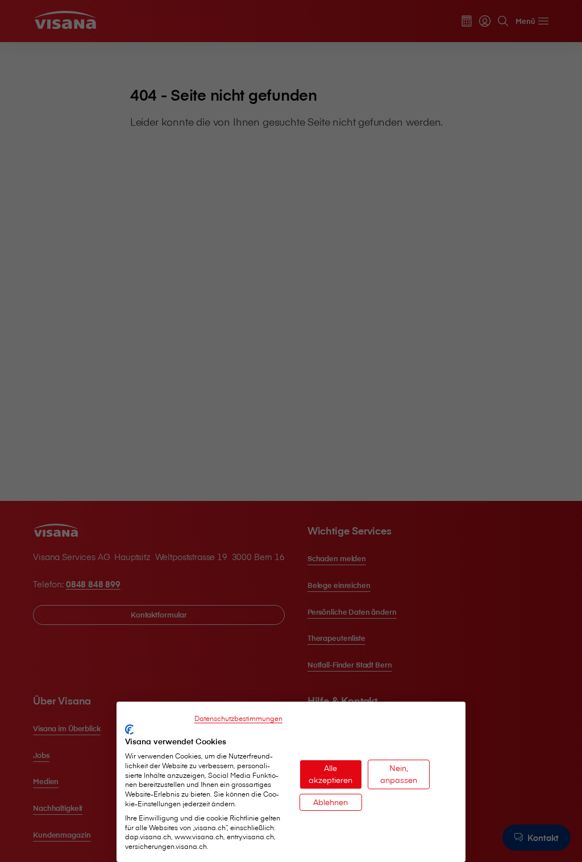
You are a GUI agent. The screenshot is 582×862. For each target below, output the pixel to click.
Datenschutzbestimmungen (238, 718)
